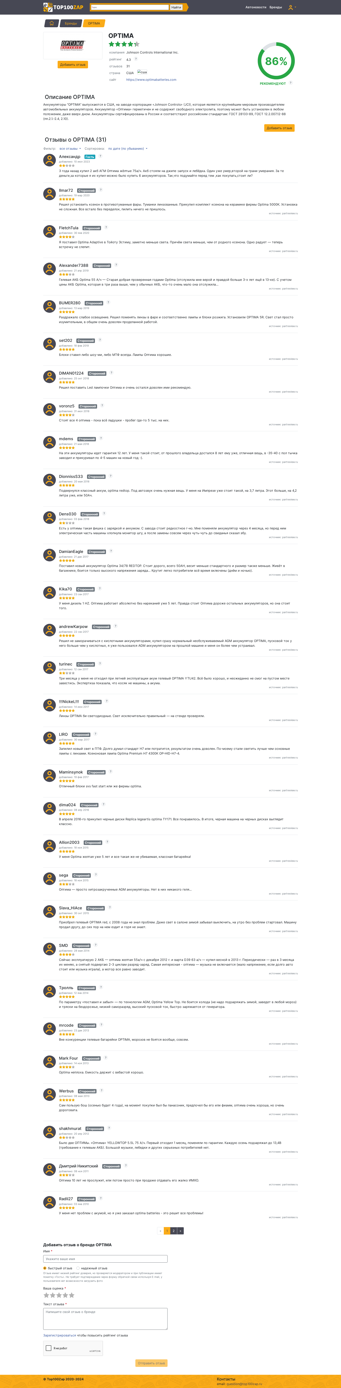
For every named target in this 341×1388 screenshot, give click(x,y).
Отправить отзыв (151, 1363)
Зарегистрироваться (59, 1335)
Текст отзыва (55, 1304)
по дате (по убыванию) (126, 148)
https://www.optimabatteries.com (151, 80)
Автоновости (255, 7)
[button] (292, 7)
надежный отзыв (94, 1268)
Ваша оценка (54, 1288)
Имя (47, 1251)
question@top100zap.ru (244, 1384)
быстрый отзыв (60, 1268)
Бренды (276, 7)
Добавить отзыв (72, 65)
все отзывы (69, 148)
